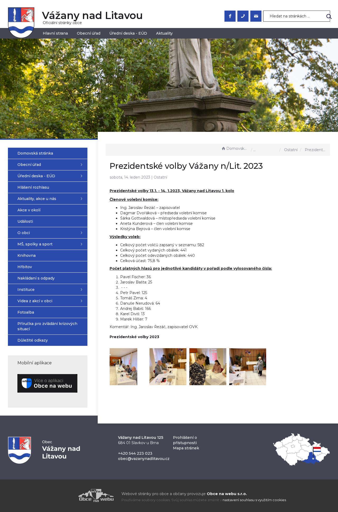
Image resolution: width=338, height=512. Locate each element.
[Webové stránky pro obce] (66, 495)
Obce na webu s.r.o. (227, 493)
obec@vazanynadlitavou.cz (144, 458)
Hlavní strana (55, 33)
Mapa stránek (186, 448)
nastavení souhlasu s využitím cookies (254, 500)
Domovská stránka (237, 148)
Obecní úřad (88, 33)
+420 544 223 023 (135, 453)
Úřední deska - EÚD (128, 33)
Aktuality (164, 33)
